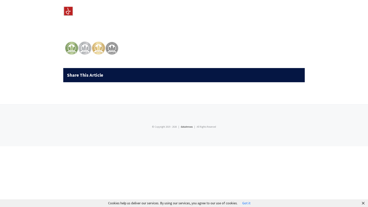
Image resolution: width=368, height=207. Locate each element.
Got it (246, 203)
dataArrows (187, 126)
